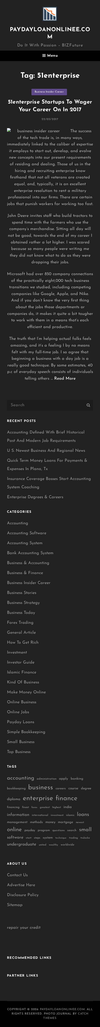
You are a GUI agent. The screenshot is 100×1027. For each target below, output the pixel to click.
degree (86, 788)
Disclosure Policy (23, 895)
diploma (13, 799)
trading (73, 838)
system (48, 837)
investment (57, 815)
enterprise (38, 798)
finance (66, 798)
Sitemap (15, 905)
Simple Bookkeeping (26, 732)
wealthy (53, 845)
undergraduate (21, 844)
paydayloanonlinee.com (62, 1009)
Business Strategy (23, 603)
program (44, 830)
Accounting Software (26, 533)
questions (58, 830)
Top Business (18, 752)
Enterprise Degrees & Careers (35, 497)
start (28, 838)
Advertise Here (21, 885)
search (72, 830)
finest (25, 807)
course (73, 788)
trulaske (85, 838)
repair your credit (23, 928)
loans (83, 814)
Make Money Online (26, 692)
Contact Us (17, 875)
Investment (17, 653)
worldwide (67, 844)
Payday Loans (20, 722)
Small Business (20, 742)
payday (29, 830)
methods (36, 822)
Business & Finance (25, 573)
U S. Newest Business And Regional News (46, 451)
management (17, 822)
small (85, 830)
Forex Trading (20, 623)
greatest (45, 807)
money (50, 822)
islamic (70, 815)
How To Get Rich (23, 643)
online (14, 830)
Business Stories (21, 593)
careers (61, 788)
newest (80, 822)
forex (34, 807)
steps (37, 837)
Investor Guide (20, 663)
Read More (65, 379)
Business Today (21, 613)
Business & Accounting (28, 563)
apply (63, 779)
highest (56, 807)
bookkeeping (16, 788)
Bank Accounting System (30, 553)
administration (47, 778)
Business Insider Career (49, 92)
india (67, 807)
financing (13, 807)
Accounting (17, 523)
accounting (20, 778)
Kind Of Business (23, 682)
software (15, 837)
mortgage (65, 822)
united (42, 844)
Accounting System (25, 543)
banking (77, 779)
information (18, 815)
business (40, 787)
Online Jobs (18, 712)
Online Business (21, 702)
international (40, 815)
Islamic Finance (21, 672)
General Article (21, 633)
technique (61, 838)
